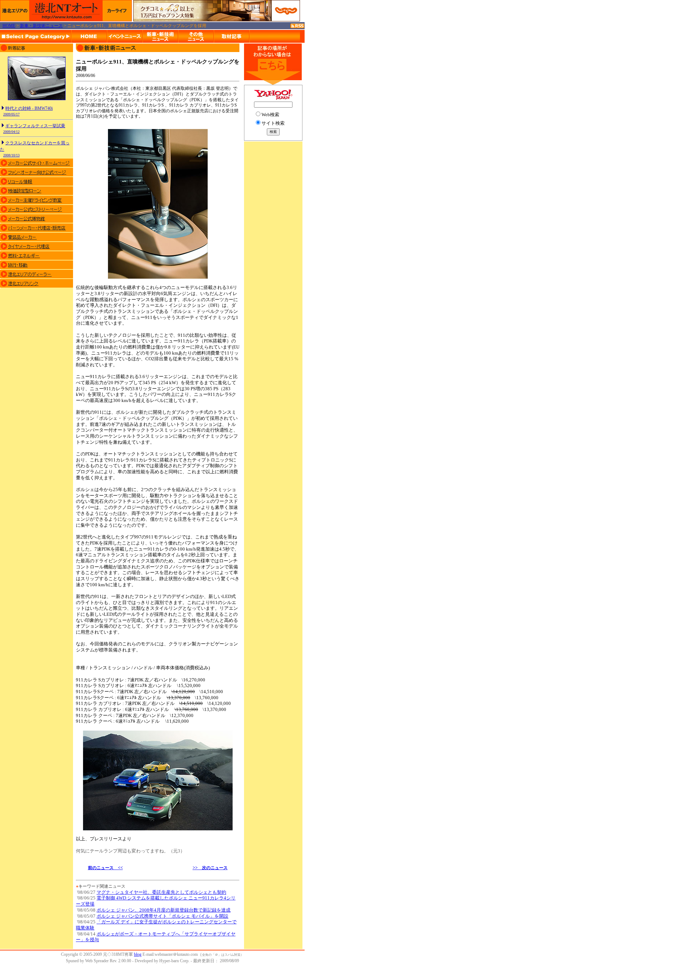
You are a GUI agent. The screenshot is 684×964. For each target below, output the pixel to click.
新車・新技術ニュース (41, 25)
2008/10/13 (11, 155)
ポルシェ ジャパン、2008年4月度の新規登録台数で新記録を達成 (163, 910)
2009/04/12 (11, 132)
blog (137, 954)
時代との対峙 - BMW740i (29, 108)
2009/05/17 (11, 114)
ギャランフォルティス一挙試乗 (35, 125)
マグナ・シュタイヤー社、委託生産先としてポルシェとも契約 (161, 892)
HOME (8, 25)
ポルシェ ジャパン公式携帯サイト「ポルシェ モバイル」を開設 (162, 916)
